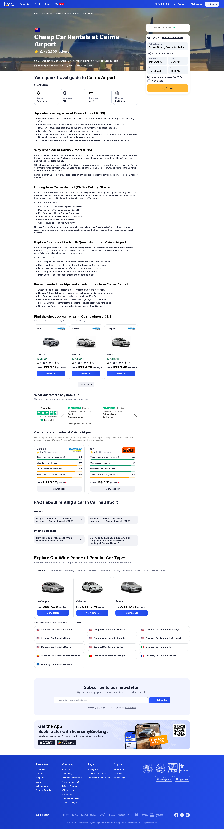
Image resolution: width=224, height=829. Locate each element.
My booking (196, 4)
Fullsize (75, 329)
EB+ (59, 4)
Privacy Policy (130, 708)
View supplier (59, 488)
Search (170, 88)
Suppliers (40, 778)
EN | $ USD (163, 4)
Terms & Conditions (97, 773)
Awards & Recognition (72, 782)
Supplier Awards (43, 790)
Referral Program (69, 786)
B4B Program (68, 794)
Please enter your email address (71, 700)
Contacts (118, 773)
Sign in (213, 4)
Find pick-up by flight (172, 37)
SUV (39, 329)
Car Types (40, 773)
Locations (40, 769)
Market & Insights (70, 802)
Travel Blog (25, 4)
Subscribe (162, 700)
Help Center (178, 4)
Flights (38, 4)
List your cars (42, 786)
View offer (51, 373)
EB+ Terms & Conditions (99, 778)
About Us (66, 769)
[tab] (41, 571)
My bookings (119, 778)
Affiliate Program (69, 790)
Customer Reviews (70, 798)
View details (53, 613)
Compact (111, 329)
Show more (86, 384)
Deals (48, 4)
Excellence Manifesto (72, 778)
